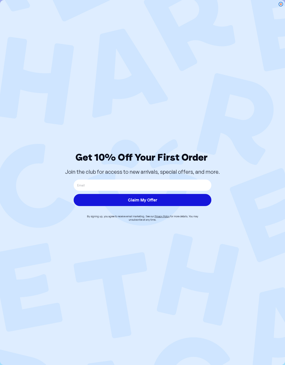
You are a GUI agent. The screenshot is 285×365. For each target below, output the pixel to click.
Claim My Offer (142, 200)
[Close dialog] (281, 4)
